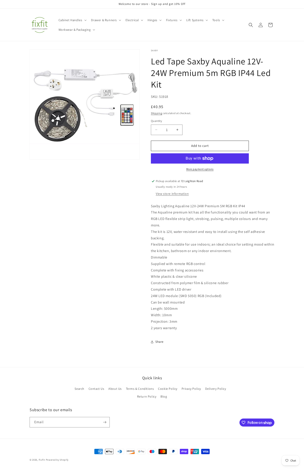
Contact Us (96, 389)
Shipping (156, 113)
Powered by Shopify (57, 459)
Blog (163, 396)
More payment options (200, 169)
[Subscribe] (104, 422)
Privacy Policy (191, 389)
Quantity (156, 121)
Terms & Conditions (140, 389)
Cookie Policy (167, 389)
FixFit (42, 459)
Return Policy (146, 396)
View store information (172, 194)
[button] (72, 20)
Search (79, 389)
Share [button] (159, 342)
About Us (115, 389)
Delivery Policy (215, 389)
